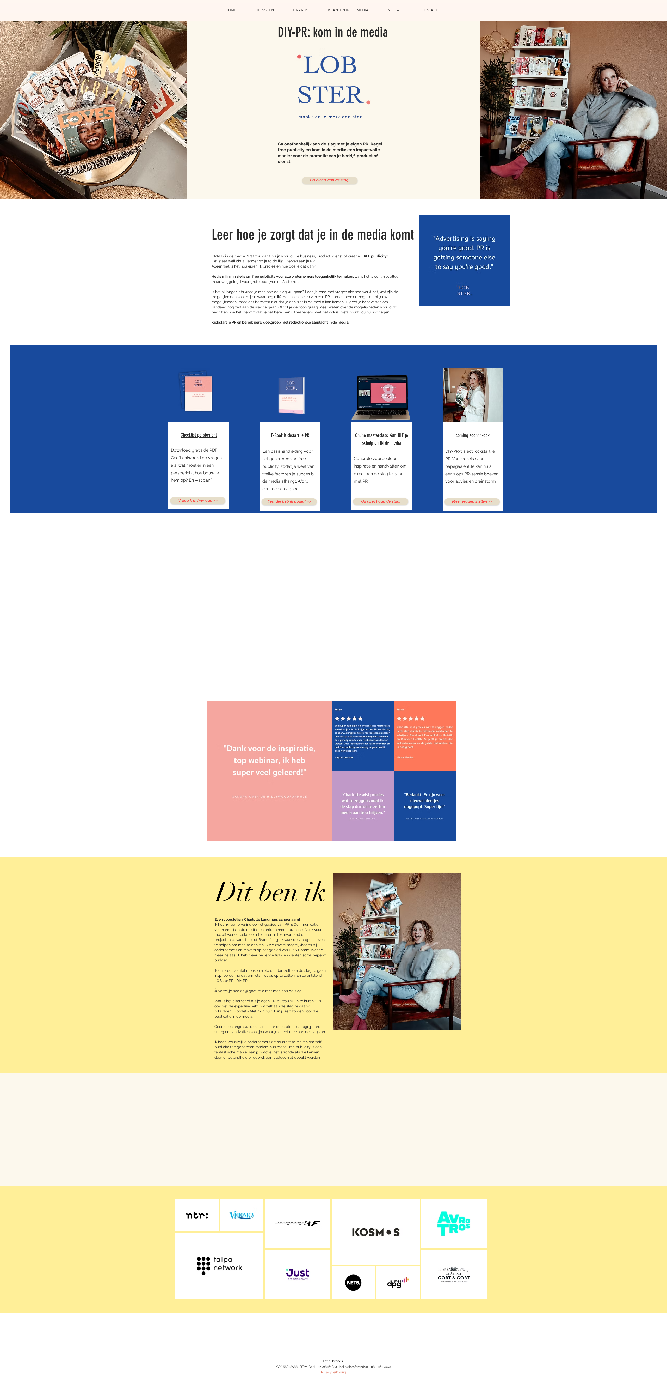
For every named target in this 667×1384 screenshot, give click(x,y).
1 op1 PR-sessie (468, 473)
